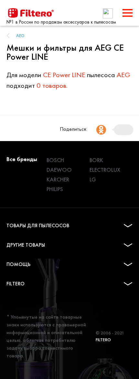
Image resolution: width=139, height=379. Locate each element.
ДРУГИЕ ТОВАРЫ (25, 244)
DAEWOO (59, 169)
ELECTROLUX (105, 169)
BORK (96, 160)
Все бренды (21, 159)
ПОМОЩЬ (18, 264)
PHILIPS (55, 189)
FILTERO (15, 283)
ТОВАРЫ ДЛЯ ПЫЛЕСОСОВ (37, 225)
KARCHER (58, 179)
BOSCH (55, 160)
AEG (20, 35)
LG (93, 179)
